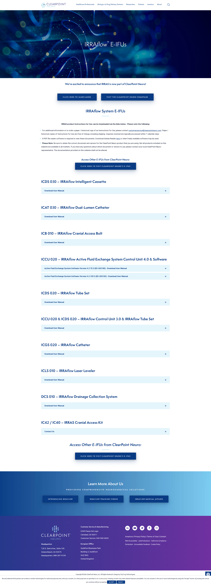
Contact (162, 536)
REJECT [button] (120, 582)
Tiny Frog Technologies (127, 574)
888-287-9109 (59, 555)
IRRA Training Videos (104, 499)
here (118, 138)
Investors (129, 536)
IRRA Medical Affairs (149, 499)
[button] (208, 574)
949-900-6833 (102, 538)
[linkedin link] (127, 528)
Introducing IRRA (60, 499)
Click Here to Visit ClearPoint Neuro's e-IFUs (106, 166)
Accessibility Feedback (142, 544)
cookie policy (103, 578)
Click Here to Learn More (77, 97)
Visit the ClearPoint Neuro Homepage (127, 97)
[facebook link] (149, 528)
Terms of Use (152, 536)
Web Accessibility (131, 541)
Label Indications (144, 541)
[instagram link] (156, 528)
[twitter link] (142, 528)
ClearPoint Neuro (54, 5)
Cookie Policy (155, 544)
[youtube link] (134, 528)
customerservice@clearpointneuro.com (145, 130)
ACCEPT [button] (111, 582)
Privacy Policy (140, 536)
